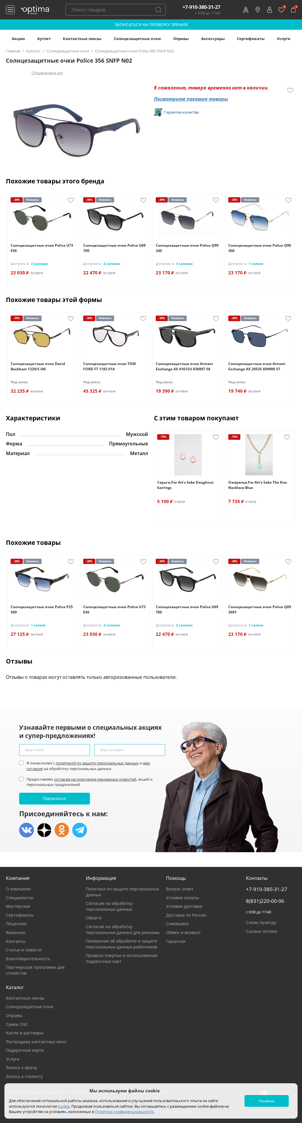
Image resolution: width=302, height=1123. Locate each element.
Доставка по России (186, 915)
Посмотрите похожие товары (191, 99)
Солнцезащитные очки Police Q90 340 (187, 248)
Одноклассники (62, 830)
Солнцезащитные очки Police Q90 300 (259, 248)
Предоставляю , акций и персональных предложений (89, 782)
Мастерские (18, 906)
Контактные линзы (82, 38)
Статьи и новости (24, 950)
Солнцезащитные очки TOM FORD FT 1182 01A (109, 366)
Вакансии (15, 932)
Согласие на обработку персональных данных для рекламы (123, 929)
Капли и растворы (24, 1033)
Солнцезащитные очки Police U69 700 (114, 248)
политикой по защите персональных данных (97, 763)
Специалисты (20, 897)
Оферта (93, 917)
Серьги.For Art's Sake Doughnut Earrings (185, 485)
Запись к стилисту (24, 1076)
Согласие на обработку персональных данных (109, 906)
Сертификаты (251, 38)
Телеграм (79, 830)
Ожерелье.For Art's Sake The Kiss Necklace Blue (257, 485)
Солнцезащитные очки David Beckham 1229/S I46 (38, 366)
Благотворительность (28, 958)
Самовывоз (177, 923)
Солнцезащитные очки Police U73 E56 (42, 248)
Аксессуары (213, 38)
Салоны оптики (261, 931)
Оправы (181, 38)
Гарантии (176, 941)
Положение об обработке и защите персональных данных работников (121, 944)
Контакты (15, 941)
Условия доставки (184, 906)
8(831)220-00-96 (265, 901)
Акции (18, 38)
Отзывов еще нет (47, 72)
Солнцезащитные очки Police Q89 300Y (259, 609)
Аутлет (44, 38)
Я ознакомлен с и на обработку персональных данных (88, 765)
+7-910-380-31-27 (201, 7)
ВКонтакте (26, 830)
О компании (18, 889)
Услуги (283, 38)
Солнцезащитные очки (137, 38)
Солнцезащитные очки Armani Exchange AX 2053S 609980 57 (256, 366)
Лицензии (16, 923)
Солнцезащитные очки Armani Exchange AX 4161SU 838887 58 (184, 366)
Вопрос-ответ (179, 889)
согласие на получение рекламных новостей (95, 779)
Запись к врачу (21, 1067)
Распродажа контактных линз (36, 1041)
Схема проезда (261, 922)
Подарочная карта (25, 1050)
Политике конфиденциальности (124, 1111)
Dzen (44, 830)
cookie (64, 1106)
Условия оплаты (182, 897)
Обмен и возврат (183, 932)
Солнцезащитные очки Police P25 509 (42, 609)
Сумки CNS (17, 1024)
